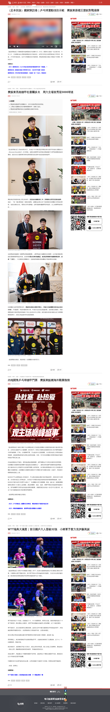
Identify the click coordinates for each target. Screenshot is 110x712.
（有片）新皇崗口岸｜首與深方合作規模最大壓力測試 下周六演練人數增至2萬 (94, 47)
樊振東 (13, 77)
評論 (38, 2)
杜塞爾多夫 (24, 365)
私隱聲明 (65, 703)
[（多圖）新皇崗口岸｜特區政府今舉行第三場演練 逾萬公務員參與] (86, 30)
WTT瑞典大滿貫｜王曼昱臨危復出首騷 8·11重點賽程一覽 (25, 675)
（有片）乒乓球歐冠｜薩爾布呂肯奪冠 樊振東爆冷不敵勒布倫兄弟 (28, 503)
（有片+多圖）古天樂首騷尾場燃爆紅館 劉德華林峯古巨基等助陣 (94, 208)
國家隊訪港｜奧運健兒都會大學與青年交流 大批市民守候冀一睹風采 (26, 70)
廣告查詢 (42, 703)
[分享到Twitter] (65, 697)
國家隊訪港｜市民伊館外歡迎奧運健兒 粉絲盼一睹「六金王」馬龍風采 (27, 73)
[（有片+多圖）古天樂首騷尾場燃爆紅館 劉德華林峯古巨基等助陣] (78, 210)
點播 (9, 14)
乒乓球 (24, 77)
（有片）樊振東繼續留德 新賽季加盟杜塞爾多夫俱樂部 (25, 508)
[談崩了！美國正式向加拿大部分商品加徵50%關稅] (78, 59)
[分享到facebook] (65, 690)
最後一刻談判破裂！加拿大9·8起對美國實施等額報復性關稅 (94, 158)
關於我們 (50, 703)
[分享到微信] (65, 694)
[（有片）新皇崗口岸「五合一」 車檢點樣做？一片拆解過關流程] (78, 69)
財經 (52, 2)
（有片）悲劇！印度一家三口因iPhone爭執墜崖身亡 (94, 197)
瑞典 (23, 680)
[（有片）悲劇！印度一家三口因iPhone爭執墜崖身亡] (78, 199)
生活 (47, 2)
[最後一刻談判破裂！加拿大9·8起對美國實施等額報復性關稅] (78, 160)
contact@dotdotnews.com (61, 706)
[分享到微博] (65, 700)
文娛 (56, 2)
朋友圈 (67, 2)
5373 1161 (50, 706)
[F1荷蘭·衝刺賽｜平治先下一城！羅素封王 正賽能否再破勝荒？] (78, 170)
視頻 (33, 2)
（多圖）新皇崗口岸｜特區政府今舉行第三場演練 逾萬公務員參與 (86, 41)
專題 (72, 2)
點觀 (42, 2)
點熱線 (35, 703)
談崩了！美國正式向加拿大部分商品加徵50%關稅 (94, 56)
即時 (28, 2)
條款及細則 (73, 703)
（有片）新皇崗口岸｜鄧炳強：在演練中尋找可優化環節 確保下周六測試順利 (94, 178)
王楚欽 (19, 77)
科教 (61, 2)
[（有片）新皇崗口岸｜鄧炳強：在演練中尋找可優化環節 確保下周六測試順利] (78, 180)
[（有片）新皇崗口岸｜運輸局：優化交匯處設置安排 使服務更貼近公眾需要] (78, 190)
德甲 (18, 365)
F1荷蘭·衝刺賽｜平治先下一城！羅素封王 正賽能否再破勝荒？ (94, 168)
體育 (9, 96)
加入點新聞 (57, 703)
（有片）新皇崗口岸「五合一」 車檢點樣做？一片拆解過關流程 (94, 67)
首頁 (15, 2)
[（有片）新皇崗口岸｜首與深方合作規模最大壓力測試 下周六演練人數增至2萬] (78, 49)
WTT (13, 680)
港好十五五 (23, 2)
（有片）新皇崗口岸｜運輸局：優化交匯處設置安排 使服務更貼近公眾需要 (94, 188)
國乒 (29, 77)
